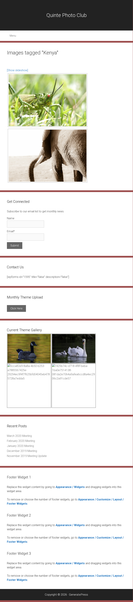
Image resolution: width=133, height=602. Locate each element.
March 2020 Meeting (19, 436)
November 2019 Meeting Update (27, 456)
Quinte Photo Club (66, 15)
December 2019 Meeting (22, 451)
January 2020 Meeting (20, 446)
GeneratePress (78, 594)
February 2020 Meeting (21, 441)
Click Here (16, 308)
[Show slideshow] (17, 70)
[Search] (126, 36)
